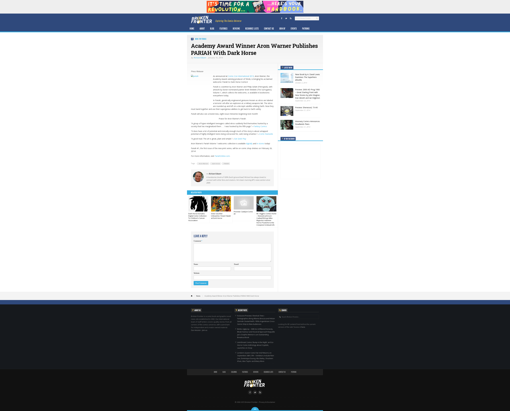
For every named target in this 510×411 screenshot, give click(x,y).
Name (196, 264)
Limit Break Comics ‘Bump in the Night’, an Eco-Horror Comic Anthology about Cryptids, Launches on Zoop (255, 345)
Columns (234, 372)
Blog (212, 28)
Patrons (306, 28)
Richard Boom (200, 57)
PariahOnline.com (222, 156)
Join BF (282, 28)
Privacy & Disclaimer (267, 402)
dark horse (216, 164)
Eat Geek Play (240, 138)
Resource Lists (252, 28)
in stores (260, 143)
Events (294, 28)
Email (236, 264)
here (303, 327)
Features (224, 28)
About (202, 28)
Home (192, 28)
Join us (204, 330)
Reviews (236, 28)
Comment (198, 241)
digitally (249, 143)
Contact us (269, 28)
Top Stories (202, 39)
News (196, 39)
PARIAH (226, 164)
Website (196, 273)
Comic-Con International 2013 (241, 76)
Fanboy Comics (260, 126)
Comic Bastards (266, 134)
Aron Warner (203, 164)
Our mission (196, 330)
